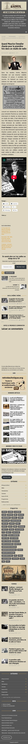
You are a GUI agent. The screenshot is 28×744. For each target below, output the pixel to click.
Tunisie (22, 558)
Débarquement (6, 517)
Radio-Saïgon (14, 538)
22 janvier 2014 (14, 310)
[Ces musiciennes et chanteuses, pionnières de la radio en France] (5, 639)
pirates (11, 529)
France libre (5, 520)
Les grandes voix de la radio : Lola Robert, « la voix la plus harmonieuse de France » (16, 300)
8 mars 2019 (13, 665)
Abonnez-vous (21, 267)
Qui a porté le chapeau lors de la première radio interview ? (17, 307)
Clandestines (5, 490)
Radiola (20, 549)
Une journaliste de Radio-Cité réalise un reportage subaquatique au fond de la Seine (17, 628)
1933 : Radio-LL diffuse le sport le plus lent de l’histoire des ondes (16, 433)
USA (3, 561)
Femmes (21, 517)
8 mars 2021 (13, 644)
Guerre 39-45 (5, 496)
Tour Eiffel (15, 558)
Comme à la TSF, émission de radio (9, 715)
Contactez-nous (6, 737)
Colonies (4, 493)
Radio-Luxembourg (14, 535)
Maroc (18, 523)
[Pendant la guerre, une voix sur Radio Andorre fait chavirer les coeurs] (5, 650)
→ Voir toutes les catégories (11, 504)
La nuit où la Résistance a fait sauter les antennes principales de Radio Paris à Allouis (17, 400)
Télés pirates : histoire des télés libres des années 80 (13, 732)
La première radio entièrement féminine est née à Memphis (17, 661)
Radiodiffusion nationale (9, 549)
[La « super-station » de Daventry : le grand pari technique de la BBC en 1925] (6, 421)
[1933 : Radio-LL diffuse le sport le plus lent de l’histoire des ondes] (6, 433)
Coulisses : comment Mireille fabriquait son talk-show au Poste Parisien (16, 590)
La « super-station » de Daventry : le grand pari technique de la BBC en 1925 (17, 421)
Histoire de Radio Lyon (7, 725)
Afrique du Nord (5, 485)
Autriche (10, 514)
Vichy (7, 561)
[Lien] (14, 389)
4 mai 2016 (5, 53)
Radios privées (5, 502)
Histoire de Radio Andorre (7, 722)
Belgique (21, 514)
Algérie (10, 511)
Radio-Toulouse (6, 541)
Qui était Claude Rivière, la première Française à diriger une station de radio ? (17, 615)
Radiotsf (13, 53)
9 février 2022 (13, 633)
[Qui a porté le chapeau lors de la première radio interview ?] (5, 308)
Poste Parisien (9, 272)
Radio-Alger (16, 532)
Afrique (4, 511)
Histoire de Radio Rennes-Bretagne (9, 720)
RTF (15, 555)
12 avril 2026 (13, 595)
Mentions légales (6, 704)
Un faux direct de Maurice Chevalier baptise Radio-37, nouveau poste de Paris (6, 231)
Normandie (21, 526)
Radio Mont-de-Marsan (8, 552)
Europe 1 (14, 517)
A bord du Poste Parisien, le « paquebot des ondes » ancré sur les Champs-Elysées (17, 316)
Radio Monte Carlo (7, 555)
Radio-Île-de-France (7, 544)
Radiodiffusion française (9, 546)
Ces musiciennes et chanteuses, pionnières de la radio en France (17, 640)
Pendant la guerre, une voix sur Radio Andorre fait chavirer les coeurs (17, 651)
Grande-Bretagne (15, 520)
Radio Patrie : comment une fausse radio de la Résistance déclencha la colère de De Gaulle (17, 407)
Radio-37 (8, 532)
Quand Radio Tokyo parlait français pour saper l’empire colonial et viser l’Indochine (17, 440)
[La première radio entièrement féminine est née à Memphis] (5, 661)
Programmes (5, 499)
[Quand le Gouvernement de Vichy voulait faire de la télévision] (6, 427)
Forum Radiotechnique (7, 718)
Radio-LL (4, 535)
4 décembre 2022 (14, 620)
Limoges (12, 523)
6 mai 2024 (13, 303)
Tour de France (6, 558)
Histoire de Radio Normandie (8, 727)
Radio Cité (17, 544)
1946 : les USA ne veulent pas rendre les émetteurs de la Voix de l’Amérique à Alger (17, 414)
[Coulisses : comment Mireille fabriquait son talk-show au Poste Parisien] (5, 588)
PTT (3, 532)
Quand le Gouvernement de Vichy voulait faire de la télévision (17, 427)
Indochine (5, 523)
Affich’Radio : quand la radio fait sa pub (10, 730)
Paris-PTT (4, 529)
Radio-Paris (5, 538)
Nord (15, 526)
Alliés (3, 488)
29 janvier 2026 (14, 320)
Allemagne (17, 511)
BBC (16, 514)
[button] (26, 32)
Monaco (4, 526)
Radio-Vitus (16, 541)
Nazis (10, 526)
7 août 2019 (13, 654)
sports (20, 555)
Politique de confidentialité (9, 706)
